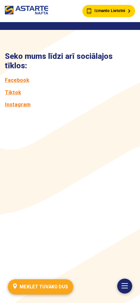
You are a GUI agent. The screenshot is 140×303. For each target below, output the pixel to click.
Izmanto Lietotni (109, 10)
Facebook (17, 80)
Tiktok (13, 92)
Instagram (18, 104)
